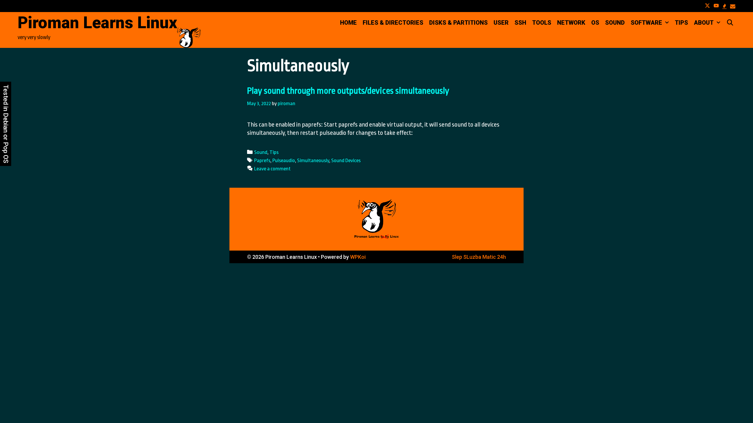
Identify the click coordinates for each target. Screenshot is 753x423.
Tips (681, 22)
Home (348, 22)
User (501, 22)
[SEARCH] (730, 22)
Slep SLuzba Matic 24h (479, 257)
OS (595, 22)
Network (571, 22)
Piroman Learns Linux (97, 22)
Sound (615, 22)
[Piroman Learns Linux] (189, 37)
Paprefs (262, 160)
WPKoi (358, 257)
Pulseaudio (283, 160)
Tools (541, 22)
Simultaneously (313, 160)
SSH (520, 22)
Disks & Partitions (458, 22)
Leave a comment (272, 169)
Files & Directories (393, 22)
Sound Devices (346, 160)
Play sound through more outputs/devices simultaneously (348, 91)
